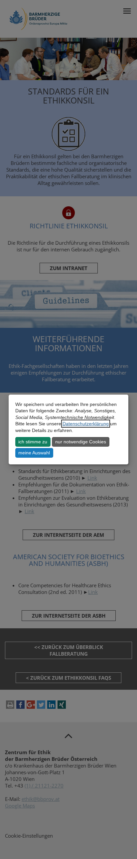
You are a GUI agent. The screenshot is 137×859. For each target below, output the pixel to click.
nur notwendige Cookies (80, 441)
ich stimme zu (32, 441)
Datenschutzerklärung (86, 423)
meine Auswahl (34, 452)
